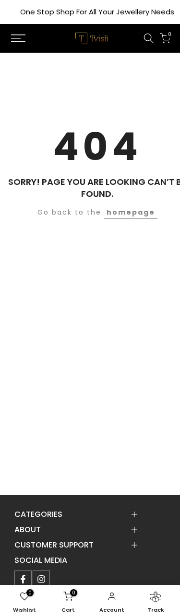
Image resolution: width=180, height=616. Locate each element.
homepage (131, 212)
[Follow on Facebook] (23, 579)
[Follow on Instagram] (41, 579)
